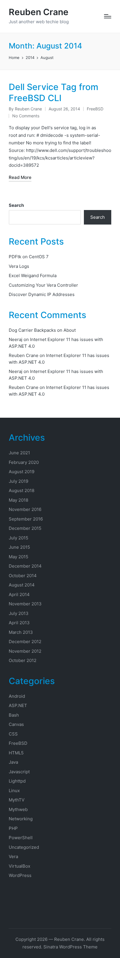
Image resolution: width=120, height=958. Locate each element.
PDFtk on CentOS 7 (29, 256)
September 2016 (26, 519)
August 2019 (21, 471)
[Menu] (107, 16)
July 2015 (18, 538)
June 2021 (19, 452)
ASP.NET (18, 705)
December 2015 (25, 528)
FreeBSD (95, 108)
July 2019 (18, 481)
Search (16, 205)
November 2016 (25, 509)
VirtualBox (19, 866)
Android (17, 696)
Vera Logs (19, 266)
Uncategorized (24, 847)
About (69, 330)
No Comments (25, 115)
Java (13, 762)
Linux (14, 790)
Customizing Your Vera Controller (43, 285)
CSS (13, 734)
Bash (14, 715)
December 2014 (25, 566)
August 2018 (21, 490)
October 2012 (22, 660)
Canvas (16, 724)
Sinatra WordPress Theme (70, 947)
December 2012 (25, 641)
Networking (21, 818)
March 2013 (21, 632)
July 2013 (19, 613)
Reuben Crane (38, 12)
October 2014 (23, 575)
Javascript (19, 771)
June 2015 (19, 547)
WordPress (20, 875)
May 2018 (18, 500)
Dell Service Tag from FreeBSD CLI (53, 92)
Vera (13, 856)
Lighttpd (17, 781)
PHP (13, 828)
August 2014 (22, 585)
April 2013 (19, 622)
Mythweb (18, 809)
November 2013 (25, 604)
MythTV (16, 800)
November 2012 (25, 651)
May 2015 (18, 556)
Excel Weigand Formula (33, 275)
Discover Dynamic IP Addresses (42, 294)
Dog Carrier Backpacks (32, 330)
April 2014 (19, 594)
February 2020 (24, 462)
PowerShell (21, 837)
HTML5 (16, 753)
